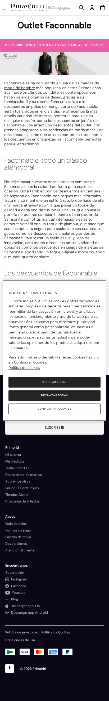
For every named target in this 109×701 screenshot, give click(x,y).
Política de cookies (24, 367)
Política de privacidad (21, 632)
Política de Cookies (56, 632)
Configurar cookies (54, 409)
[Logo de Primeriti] (28, 7)
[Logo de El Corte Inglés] (58, 7)
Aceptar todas (54, 382)
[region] (54, 350)
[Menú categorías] (5, 8)
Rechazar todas (54, 395)
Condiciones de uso (20, 640)
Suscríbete (54, 427)
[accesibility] (9, 668)
